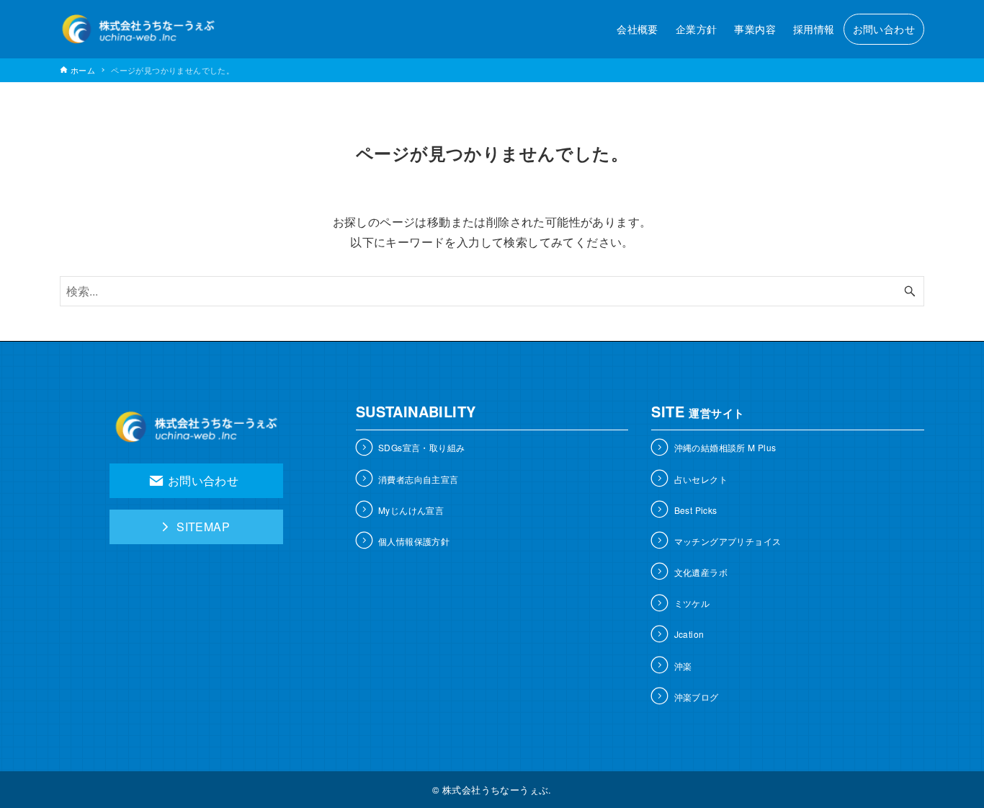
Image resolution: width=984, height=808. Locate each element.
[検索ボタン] (909, 291)
